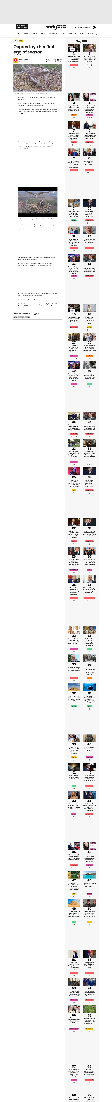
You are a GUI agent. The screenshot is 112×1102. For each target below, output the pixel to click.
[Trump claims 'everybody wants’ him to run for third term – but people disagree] (89, 982)
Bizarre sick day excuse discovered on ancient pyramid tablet (74, 698)
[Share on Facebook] (55, 60)
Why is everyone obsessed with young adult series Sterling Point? (74, 993)
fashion (74, 114)
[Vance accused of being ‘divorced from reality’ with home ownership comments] (74, 124)
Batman (89, 678)
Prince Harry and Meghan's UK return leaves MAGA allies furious (89, 348)
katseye (89, 569)
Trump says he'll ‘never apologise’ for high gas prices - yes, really (89, 533)
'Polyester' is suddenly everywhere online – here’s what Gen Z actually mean (74, 483)
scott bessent (89, 275)
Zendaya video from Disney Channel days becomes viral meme (89, 320)
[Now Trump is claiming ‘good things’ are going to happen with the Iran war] (74, 953)
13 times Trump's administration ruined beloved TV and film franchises (74, 857)
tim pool (89, 922)
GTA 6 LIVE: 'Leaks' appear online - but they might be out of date (89, 59)
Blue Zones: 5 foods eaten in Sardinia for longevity (89, 885)
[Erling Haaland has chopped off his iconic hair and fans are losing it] (74, 629)
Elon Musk (74, 1079)
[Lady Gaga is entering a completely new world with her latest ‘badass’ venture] (89, 97)
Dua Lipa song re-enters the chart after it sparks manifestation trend (74, 270)
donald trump (89, 142)
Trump (43, 33)
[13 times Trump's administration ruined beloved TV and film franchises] (74, 846)
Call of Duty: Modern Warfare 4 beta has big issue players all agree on (89, 455)
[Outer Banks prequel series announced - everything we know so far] (74, 336)
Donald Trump (89, 220)
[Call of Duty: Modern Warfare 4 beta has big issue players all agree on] (89, 442)
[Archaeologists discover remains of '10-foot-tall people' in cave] (89, 365)
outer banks (74, 355)
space (73, 785)
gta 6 (89, 65)
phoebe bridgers (74, 1028)
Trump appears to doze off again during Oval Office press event (89, 163)
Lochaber (21, 317)
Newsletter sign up (84, 27)
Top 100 (17, 33)
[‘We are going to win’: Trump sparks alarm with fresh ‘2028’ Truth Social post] (89, 953)
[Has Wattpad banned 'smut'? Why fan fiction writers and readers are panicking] (74, 738)
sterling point (74, 999)
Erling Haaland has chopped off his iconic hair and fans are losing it (74, 641)
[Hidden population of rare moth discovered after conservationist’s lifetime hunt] (89, 1009)
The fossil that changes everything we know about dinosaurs (74, 215)
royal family (89, 355)
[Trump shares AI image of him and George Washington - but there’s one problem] (74, 578)
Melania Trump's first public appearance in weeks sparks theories (74, 242)
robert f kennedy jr (89, 598)
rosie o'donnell (74, 569)
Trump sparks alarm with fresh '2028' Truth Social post (89, 965)
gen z (74, 490)
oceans (89, 706)
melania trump (73, 248)
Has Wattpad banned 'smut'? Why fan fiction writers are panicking (74, 750)
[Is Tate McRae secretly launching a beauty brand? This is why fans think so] (74, 795)
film (74, 893)
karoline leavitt (89, 1079)
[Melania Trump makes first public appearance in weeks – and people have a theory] (74, 230)
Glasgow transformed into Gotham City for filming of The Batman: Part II (89, 671)
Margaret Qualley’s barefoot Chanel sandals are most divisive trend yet (74, 108)
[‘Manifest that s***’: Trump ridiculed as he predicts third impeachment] (89, 202)
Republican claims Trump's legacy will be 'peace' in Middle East (74, 669)
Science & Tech (53, 33)
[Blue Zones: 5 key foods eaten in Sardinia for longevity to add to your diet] (89, 874)
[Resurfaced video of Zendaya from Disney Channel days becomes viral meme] (89, 308)
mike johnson (89, 785)
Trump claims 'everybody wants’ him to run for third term (89, 993)
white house (74, 865)
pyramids (74, 706)
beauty (74, 814)
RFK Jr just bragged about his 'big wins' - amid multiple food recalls (89, 590)
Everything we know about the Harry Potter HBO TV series (73, 454)
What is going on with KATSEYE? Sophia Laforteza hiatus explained (89, 562)
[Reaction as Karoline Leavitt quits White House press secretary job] (89, 1060)
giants (89, 384)
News (26, 33)
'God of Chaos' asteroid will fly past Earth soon (74, 777)
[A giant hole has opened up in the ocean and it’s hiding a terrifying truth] (89, 687)
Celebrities (72, 33)
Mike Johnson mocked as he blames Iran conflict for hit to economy (89, 779)
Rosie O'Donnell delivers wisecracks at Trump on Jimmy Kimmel (74, 563)
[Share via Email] (61, 60)
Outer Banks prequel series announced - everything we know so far (73, 349)
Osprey (27, 317)
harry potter (74, 462)
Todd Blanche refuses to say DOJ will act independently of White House (89, 807)
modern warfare (89, 462)
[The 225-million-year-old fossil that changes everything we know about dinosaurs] (74, 202)
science (74, 220)
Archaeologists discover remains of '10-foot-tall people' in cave (89, 376)
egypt (74, 922)
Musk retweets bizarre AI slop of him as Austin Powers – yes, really (73, 1073)
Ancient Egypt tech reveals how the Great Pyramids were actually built (74, 914)
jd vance (74, 142)
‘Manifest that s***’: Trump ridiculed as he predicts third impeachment (89, 215)
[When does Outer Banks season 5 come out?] (89, 738)
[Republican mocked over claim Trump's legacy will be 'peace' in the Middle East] (74, 658)
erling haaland (74, 649)
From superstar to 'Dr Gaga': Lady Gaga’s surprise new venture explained (89, 109)
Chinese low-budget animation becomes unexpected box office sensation (74, 886)
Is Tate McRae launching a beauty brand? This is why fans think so (74, 806)
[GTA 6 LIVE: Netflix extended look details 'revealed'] (89, 1088)
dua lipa (74, 275)
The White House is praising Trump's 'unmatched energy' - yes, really (74, 427)
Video (82, 33)
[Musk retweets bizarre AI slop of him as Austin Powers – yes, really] (74, 1060)
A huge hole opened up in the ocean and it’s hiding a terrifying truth (89, 699)
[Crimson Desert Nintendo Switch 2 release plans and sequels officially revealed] (74, 1088)
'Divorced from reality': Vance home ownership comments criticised (73, 137)
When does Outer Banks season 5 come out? (89, 748)
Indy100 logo (56, 27)
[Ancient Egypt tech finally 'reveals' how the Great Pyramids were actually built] (74, 902)
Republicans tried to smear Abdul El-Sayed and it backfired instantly (74, 59)
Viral (63, 33)
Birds (20, 40)
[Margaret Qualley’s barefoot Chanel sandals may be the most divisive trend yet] (74, 97)
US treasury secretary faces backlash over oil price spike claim (89, 269)
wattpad (74, 757)
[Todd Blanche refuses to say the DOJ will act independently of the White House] (89, 795)
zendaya (89, 327)
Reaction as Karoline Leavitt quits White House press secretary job (89, 1073)
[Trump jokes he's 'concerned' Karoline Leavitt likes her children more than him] (89, 124)
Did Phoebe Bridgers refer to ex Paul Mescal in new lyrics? (74, 1020)
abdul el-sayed (73, 65)
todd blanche (89, 814)
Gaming (34, 33)
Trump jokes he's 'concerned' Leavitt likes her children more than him (89, 136)
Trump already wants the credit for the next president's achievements (74, 164)
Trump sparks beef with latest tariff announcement (89, 240)
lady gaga (89, 114)
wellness (89, 893)
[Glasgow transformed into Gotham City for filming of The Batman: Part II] (89, 658)
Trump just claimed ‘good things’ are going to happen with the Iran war (74, 966)
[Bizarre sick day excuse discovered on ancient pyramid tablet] (74, 687)
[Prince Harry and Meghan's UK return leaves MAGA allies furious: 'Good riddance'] (89, 336)
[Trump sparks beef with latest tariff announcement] (89, 230)
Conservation (89, 1028)
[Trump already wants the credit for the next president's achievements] (74, 152)
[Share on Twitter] (58, 60)
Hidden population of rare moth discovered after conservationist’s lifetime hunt (89, 1022)
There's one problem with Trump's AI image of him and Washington (73, 591)
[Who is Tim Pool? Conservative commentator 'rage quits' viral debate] (89, 902)
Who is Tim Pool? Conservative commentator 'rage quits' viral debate (89, 915)
